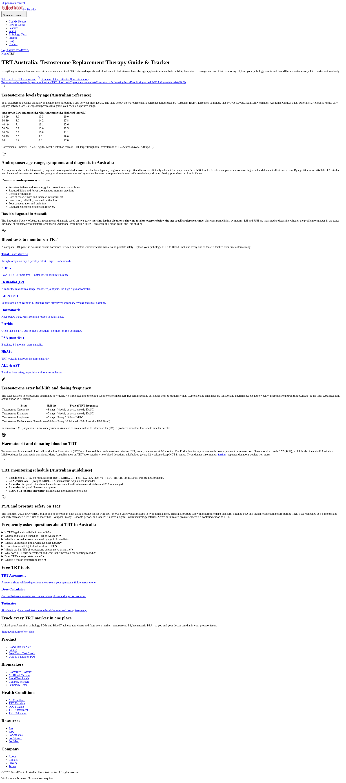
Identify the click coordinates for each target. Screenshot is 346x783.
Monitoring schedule (142, 82)
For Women (15, 738)
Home (4, 53)
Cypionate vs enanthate (83, 82)
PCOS (12, 31)
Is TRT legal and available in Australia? (28, 532)
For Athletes (16, 734)
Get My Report (17, 21)
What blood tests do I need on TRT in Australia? (33, 535)
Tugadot (31, 9)
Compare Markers (19, 681)
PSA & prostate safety (166, 82)
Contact (13, 44)
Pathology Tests (18, 34)
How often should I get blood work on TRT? (31, 546)
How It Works (17, 24)
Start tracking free (11, 631)
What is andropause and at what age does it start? (33, 542)
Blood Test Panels (19, 678)
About (12, 756)
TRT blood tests (61, 82)
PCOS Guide (16, 706)
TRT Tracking (17, 703)
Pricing (13, 37)
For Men (14, 741)
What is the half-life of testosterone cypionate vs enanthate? (39, 549)
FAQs (182, 82)
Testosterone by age (12, 82)
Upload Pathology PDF (22, 656)
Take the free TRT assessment (18, 79)
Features (13, 28)
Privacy (13, 762)
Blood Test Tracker (19, 646)
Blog (11, 40)
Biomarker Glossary (20, 671)
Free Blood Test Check (22, 653)
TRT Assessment (18, 709)
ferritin (222, 454)
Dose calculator (49, 79)
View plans (28, 631)
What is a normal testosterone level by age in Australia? (37, 539)
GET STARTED (19, 50)
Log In (5, 50)
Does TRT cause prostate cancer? (24, 556)
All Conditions (17, 700)
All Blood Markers (19, 675)
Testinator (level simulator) (73, 79)
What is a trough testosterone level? (25, 559)
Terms (12, 766)
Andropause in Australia (38, 82)
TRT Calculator (17, 713)
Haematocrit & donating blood (113, 82)
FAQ (11, 731)
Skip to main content (13, 2)
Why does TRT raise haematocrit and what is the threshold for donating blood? (50, 552)
